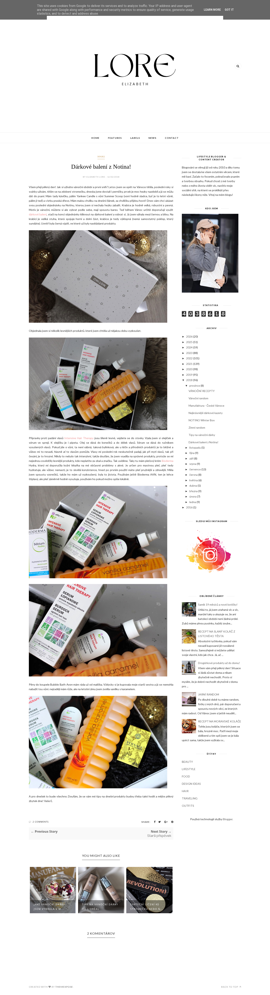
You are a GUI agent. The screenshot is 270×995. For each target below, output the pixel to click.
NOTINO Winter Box (202, 420)
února (192, 496)
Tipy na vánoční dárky (202, 435)
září (191, 458)
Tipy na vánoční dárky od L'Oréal (100, 907)
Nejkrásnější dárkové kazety (206, 413)
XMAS (101, 156)
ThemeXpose (64, 986)
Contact (172, 137)
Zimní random (197, 427)
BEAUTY (187, 761)
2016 (189, 507)
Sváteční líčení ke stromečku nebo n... (146, 907)
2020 (189, 369)
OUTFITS (188, 805)
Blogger (227, 819)
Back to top (230, 986)
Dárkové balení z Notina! (203, 442)
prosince (194, 385)
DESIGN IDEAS (191, 783)
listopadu (195, 447)
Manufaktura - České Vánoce (206, 405)
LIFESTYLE (188, 769)
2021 (189, 363)
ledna (192, 502)
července (195, 469)
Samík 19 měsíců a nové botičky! (218, 604)
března (193, 491)
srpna (192, 463)
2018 (189, 380)
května (193, 480)
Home (95, 137)
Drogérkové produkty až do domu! (219, 663)
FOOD (186, 776)
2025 (189, 342)
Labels (135, 137)
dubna (193, 485)
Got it (229, 9)
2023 (189, 353)
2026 (189, 336)
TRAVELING (189, 798)
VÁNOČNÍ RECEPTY (202, 391)
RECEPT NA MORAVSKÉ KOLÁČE (219, 721)
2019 (189, 374)
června (193, 474)
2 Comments (41, 821)
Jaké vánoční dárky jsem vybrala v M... (49, 907)
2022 (189, 358)
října (191, 453)
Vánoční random (198, 398)
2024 (189, 347)
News (152, 137)
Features (115, 137)
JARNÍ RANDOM (208, 694)
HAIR (185, 791)
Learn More (212, 9)
